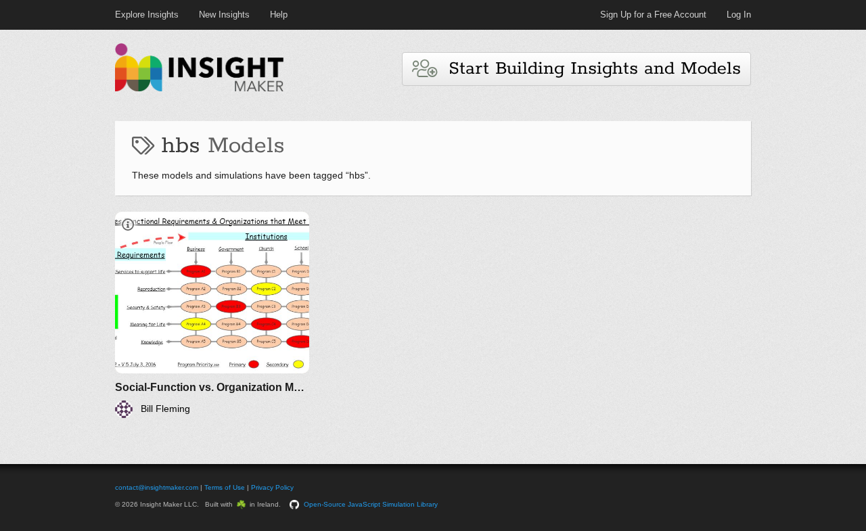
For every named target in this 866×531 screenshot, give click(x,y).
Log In (739, 14)
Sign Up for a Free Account (653, 14)
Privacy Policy (272, 487)
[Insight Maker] (199, 89)
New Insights (224, 14)
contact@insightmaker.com (156, 487)
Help (279, 14)
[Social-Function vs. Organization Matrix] (212, 315)
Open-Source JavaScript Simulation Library (371, 504)
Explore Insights (147, 14)
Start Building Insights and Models (588, 68)
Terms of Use (224, 487)
